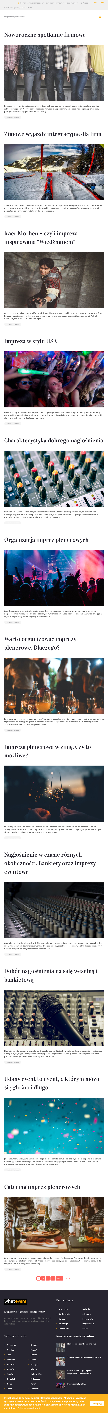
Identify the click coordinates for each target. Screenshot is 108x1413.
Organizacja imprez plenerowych (46, 539)
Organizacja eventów (14, 16)
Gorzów (10, 1374)
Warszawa (11, 1345)
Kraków (34, 1345)
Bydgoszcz (35, 1379)
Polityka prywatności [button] (28, 1408)
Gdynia (34, 1369)
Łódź (9, 1355)
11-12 (59, 1278)
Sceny (85, 1328)
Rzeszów (10, 1369)
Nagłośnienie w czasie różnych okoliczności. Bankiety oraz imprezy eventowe (50, 863)
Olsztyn (34, 1364)
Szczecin (10, 1364)
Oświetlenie (64, 1328)
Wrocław (10, 1350)
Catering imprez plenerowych (42, 1186)
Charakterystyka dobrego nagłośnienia (53, 440)
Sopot (9, 1388)
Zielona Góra (36, 1374)
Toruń (33, 1384)
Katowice (11, 1359)
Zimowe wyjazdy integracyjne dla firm (53, 134)
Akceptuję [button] (97, 1403)
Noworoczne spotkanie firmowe (45, 34)
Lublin (33, 1359)
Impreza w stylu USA (30, 341)
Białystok (11, 1379)
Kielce (9, 1384)
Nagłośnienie (88, 1324)
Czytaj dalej (13, 117)
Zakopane (35, 1388)
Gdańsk (34, 1355)
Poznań (34, 1350)
